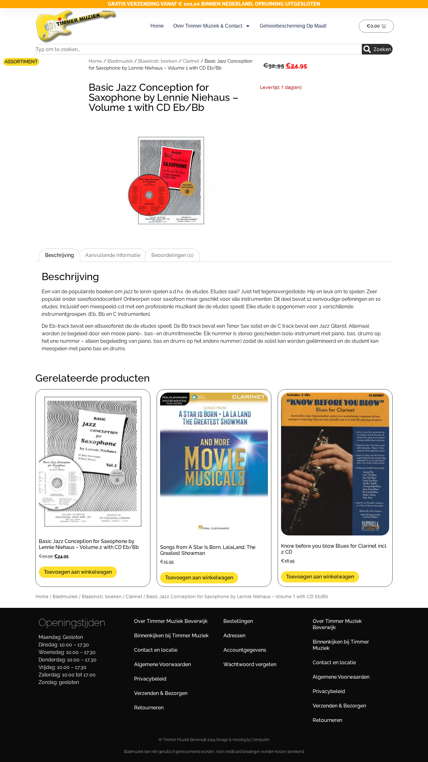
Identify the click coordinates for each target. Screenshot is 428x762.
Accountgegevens (244, 650)
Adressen (234, 636)
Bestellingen (238, 621)
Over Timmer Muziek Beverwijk (171, 621)
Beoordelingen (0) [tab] (172, 255)
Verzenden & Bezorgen (160, 693)
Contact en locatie (155, 650)
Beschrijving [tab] (59, 255)
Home (157, 26)
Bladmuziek (120, 61)
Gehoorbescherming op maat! (293, 26)
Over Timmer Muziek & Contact (207, 26)
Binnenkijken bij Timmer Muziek (171, 636)
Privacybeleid (150, 679)
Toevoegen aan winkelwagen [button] (78, 572)
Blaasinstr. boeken (157, 61)
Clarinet (191, 61)
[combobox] (198, 49)
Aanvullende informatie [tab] (112, 255)
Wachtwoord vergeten (249, 664)
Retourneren (149, 708)
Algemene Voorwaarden (162, 664)
